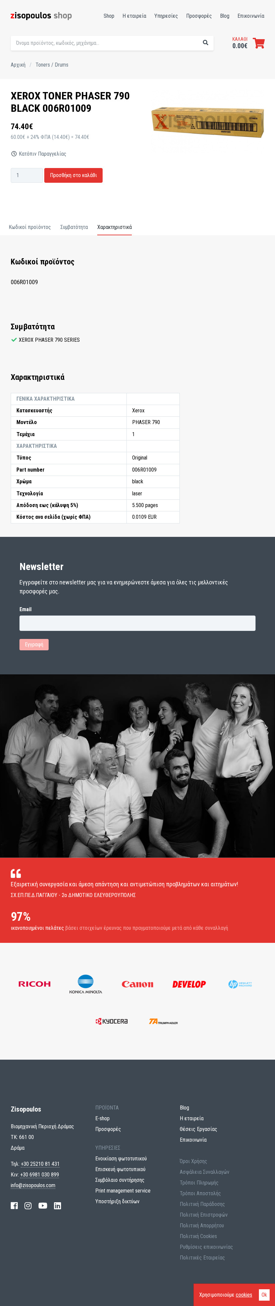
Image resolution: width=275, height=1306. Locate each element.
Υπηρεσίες (166, 16)
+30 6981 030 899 (39, 1174)
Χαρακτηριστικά (114, 227)
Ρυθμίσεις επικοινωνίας (206, 1247)
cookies (244, 1295)
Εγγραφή (34, 644)
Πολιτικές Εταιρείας (202, 1257)
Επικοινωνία (250, 16)
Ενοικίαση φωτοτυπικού (121, 1158)
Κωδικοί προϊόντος (30, 227)
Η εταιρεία (134, 16)
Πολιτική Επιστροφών (204, 1215)
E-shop (102, 1118)
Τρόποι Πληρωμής (199, 1182)
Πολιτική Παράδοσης (202, 1204)
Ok (264, 1295)
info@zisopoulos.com (33, 1185)
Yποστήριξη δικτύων (117, 1201)
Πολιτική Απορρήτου (202, 1225)
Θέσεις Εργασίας (198, 1129)
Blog (224, 16)
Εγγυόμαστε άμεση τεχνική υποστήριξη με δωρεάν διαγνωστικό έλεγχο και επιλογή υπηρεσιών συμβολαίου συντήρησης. (170, 56)
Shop (109, 16)
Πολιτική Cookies (198, 1236)
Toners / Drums (52, 65)
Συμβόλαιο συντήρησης (120, 1180)
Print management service (123, 1191)
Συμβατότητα (74, 227)
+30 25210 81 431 (40, 1164)
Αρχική (18, 65)
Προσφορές (199, 16)
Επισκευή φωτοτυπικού (120, 1169)
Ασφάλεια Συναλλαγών (204, 1172)
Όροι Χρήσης (193, 1161)
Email (25, 609)
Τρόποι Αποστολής (200, 1193)
